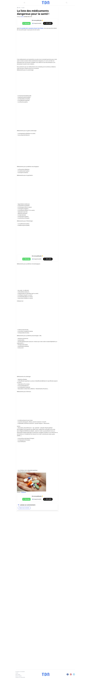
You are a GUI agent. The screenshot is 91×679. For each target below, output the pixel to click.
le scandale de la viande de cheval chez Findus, (32, 28)
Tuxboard (23, 492)
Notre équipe (17, 674)
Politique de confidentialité (20, 677)
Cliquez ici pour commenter (24, 507)
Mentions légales (18, 675)
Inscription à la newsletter (20, 671)
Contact (16, 673)
